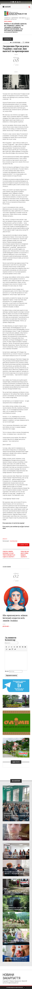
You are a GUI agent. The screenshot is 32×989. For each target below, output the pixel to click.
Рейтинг (27, 42)
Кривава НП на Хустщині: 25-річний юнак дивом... (16, 892)
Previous (26, 18)
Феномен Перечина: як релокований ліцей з (16, 816)
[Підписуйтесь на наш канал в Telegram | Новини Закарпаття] (16, 685)
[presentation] (6, 647)
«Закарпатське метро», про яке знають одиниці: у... (15, 908)
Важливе (6, 921)
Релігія (5, 938)
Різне (5, 955)
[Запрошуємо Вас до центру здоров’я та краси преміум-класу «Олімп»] (16, 722)
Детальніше (6, 626)
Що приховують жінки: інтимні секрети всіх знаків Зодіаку (15, 618)
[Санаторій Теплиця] (16, 747)
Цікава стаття (24, 544)
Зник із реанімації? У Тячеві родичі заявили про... (15, 837)
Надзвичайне (7, 888)
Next (28, 18)
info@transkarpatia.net (12, 983)
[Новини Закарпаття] (16, 13)
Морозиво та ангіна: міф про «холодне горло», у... (15, 958)
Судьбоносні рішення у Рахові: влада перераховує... (16, 856)
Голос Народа (7, 833)
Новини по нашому (8, 905)
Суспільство (13, 541)
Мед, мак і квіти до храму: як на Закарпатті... (15, 941)
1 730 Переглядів (16, 42)
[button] (6, 647)
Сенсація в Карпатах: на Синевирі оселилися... (14, 925)
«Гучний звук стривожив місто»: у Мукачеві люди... (14, 873)
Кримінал (6, 869)
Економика (6, 853)
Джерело (5, 538)
